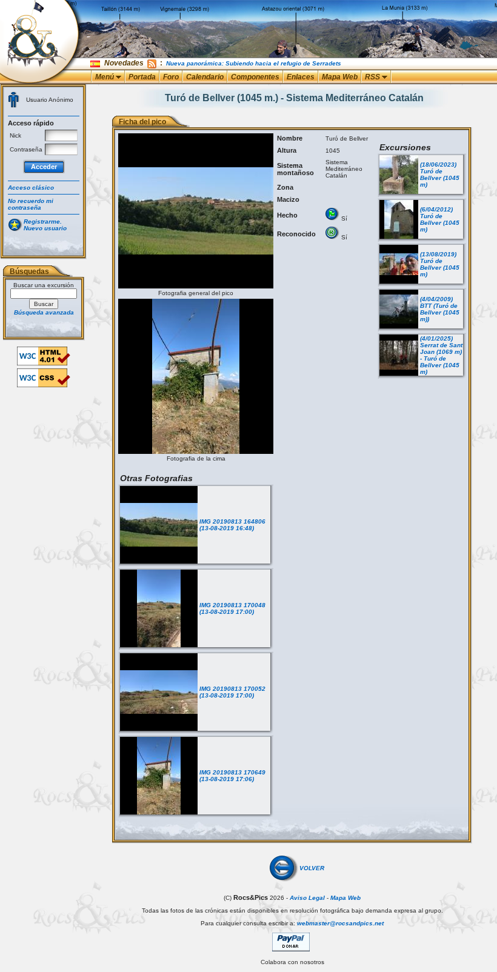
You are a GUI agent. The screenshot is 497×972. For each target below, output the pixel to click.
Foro (171, 77)
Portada (142, 77)
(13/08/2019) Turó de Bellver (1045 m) (439, 264)
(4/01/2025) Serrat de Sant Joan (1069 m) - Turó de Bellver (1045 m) (441, 355)
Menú (105, 77)
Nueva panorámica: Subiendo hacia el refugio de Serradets (253, 63)
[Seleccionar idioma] (96, 63)
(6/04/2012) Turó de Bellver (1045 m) (439, 219)
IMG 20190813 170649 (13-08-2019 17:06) (232, 775)
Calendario (205, 77)
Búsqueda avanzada (44, 312)
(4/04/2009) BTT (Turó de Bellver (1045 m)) (439, 309)
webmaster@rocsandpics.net (340, 923)
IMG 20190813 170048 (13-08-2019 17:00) (232, 608)
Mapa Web (340, 77)
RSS (373, 77)
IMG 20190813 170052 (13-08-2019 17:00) (232, 692)
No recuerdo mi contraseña (30, 204)
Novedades (124, 63)
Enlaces (301, 77)
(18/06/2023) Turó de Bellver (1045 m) (439, 174)
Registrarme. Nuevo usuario (45, 224)
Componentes (255, 77)
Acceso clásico (31, 187)
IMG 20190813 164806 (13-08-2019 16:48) (232, 524)
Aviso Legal (307, 897)
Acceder (44, 166)
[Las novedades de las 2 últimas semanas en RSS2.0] (151, 63)
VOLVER (311, 868)
